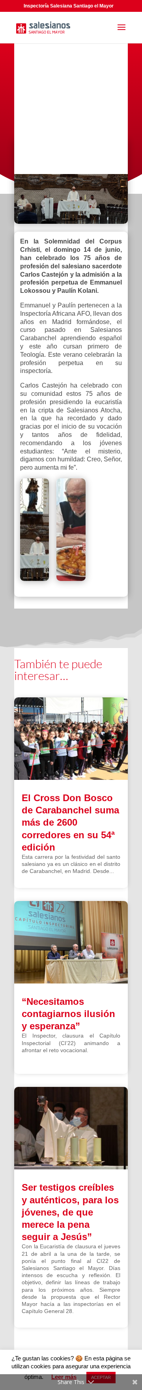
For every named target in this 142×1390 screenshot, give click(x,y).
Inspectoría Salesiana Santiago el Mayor (69, 6)
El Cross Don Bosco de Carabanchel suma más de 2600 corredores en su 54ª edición (70, 822)
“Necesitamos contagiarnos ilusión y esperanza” (68, 1013)
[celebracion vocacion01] (70, 530)
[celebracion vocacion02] (34, 530)
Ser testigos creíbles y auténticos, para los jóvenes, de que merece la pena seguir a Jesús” (70, 1212)
